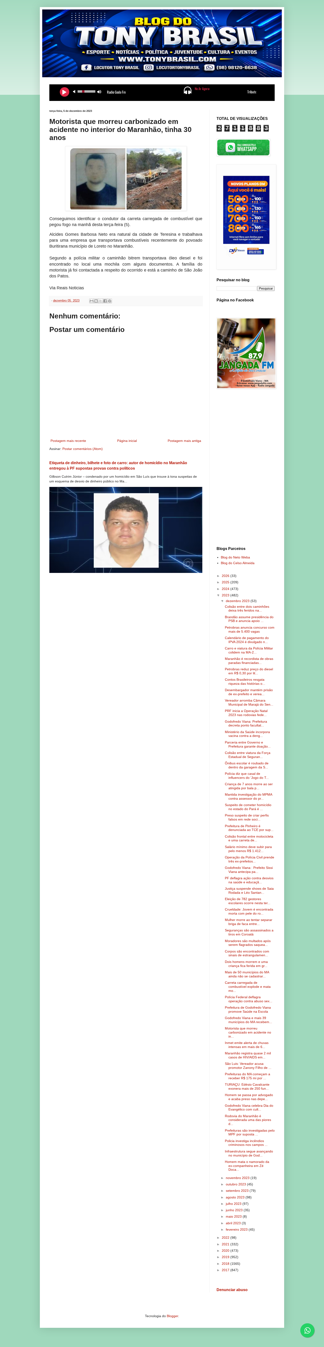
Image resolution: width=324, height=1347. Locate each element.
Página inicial (127, 441)
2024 (226, 589)
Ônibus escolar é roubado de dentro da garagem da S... (246, 765)
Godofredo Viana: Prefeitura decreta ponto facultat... (246, 723)
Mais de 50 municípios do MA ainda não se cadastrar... (247, 974)
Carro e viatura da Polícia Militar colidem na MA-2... (249, 650)
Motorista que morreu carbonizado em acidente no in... (248, 1032)
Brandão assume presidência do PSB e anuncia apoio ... (249, 619)
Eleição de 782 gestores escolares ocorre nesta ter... (247, 901)
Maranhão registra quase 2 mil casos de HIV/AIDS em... (248, 1055)
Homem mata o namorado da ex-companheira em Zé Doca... (247, 1166)
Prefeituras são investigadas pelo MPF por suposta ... (250, 1132)
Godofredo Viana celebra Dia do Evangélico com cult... (249, 1107)
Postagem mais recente (68, 441)
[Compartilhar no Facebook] (105, 301)
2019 (226, 1257)
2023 (226, 595)
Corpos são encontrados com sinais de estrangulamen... (247, 953)
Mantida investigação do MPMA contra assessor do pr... (248, 796)
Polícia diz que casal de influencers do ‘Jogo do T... (247, 776)
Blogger (172, 1316)
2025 (226, 582)
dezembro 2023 (238, 601)
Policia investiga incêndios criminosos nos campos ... (246, 1143)
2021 (226, 1244)
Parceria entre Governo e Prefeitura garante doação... (248, 744)
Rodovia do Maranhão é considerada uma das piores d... (248, 1120)
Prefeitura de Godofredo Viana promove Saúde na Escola (248, 1009)
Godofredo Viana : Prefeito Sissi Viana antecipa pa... (249, 870)
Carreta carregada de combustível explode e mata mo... (248, 987)
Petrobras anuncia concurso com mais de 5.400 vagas (249, 629)
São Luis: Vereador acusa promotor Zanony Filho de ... (248, 1066)
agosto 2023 (235, 1197)
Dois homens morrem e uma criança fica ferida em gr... (246, 964)
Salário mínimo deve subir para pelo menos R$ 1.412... (248, 849)
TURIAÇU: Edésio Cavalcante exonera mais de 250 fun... (247, 1086)
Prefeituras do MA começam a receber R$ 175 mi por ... (247, 1076)
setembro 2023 (238, 1191)
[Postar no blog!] (96, 301)
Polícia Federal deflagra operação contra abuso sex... (248, 999)
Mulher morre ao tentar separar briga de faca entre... (248, 922)
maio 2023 (234, 1216)
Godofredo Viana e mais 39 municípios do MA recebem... (248, 1020)
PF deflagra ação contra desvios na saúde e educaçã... (249, 880)
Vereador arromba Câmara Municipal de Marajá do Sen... (249, 702)
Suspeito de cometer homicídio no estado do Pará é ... (248, 807)
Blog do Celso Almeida (238, 563)
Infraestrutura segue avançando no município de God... (249, 1153)
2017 (226, 1270)
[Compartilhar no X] (100, 301)
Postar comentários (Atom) (82, 449)
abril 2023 (234, 1223)
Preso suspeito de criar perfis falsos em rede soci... (247, 817)
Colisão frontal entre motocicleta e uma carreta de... (249, 838)
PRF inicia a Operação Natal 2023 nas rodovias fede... (246, 713)
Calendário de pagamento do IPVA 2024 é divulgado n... (247, 640)
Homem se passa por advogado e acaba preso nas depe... (249, 1097)
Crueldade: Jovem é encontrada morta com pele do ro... (249, 911)
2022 (226, 1237)
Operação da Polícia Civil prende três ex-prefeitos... (249, 859)
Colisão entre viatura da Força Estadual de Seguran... (247, 755)
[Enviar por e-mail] (91, 301)
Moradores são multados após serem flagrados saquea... (248, 943)
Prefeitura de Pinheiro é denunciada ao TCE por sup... (249, 828)
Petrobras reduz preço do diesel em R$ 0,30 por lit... (249, 671)
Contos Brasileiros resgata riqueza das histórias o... (245, 681)
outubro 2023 (236, 1184)
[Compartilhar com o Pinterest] (109, 301)
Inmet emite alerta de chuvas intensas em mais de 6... (246, 1045)
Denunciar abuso (232, 1290)
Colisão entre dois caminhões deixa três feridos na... (247, 608)
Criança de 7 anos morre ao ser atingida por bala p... (249, 786)
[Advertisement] (246, 468)
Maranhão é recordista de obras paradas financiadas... (249, 661)
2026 (226, 576)
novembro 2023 (238, 1178)
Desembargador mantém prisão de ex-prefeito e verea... (249, 692)
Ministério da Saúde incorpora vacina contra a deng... (247, 734)
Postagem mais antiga (184, 441)
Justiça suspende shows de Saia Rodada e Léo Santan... (249, 890)
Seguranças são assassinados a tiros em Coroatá (249, 932)
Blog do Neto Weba (235, 557)
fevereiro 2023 (237, 1229)
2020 (226, 1250)
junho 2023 (235, 1210)
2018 (226, 1263)
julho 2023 (234, 1204)
